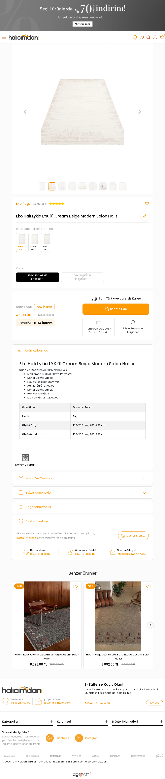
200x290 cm (97, 425)
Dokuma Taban (83, 407)
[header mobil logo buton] (24, 37)
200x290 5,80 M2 (82, 277)
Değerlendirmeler (38, 507)
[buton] (82, 15)
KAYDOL (154, 702)
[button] (25, 111)
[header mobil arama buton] (148, 37)
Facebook (62, 738)
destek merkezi (26, 538)
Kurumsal (64, 722)
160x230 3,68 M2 (37, 277)
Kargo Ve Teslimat (39, 478)
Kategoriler (10, 722)
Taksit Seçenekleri (39, 492)
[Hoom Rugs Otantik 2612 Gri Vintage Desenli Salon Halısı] (46, 616)
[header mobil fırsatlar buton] (135, 37)
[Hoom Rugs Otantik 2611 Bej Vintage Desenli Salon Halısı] (118, 616)
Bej (75, 416)
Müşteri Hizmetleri (125, 722)
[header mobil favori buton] (141, 37)
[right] (150, 625)
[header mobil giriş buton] (155, 37)
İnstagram (92, 738)
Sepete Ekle (118, 309)
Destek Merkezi (37, 521)
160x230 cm (80, 425)
